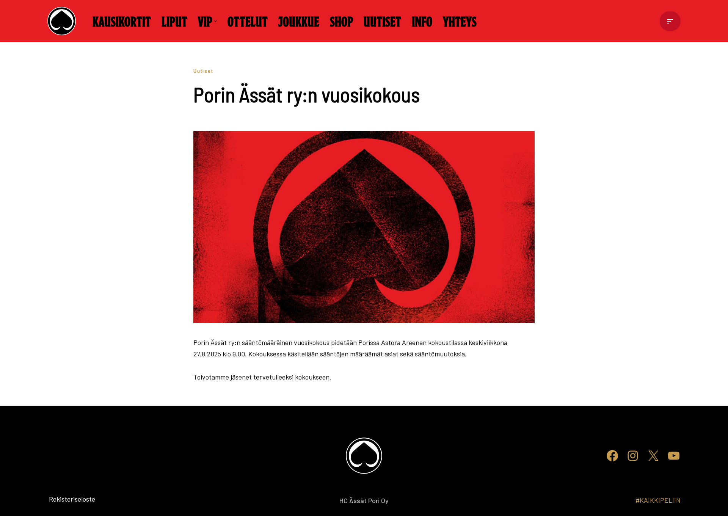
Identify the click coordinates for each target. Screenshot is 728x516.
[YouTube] (674, 456)
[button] (215, 21)
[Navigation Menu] (670, 21)
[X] (653, 456)
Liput (174, 21)
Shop (341, 21)
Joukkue (298, 21)
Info (422, 21)
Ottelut (248, 21)
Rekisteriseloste (60, 499)
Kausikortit (122, 21)
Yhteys (460, 21)
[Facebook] (612, 456)
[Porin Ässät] (63, 21)
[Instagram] (633, 456)
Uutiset (382, 21)
